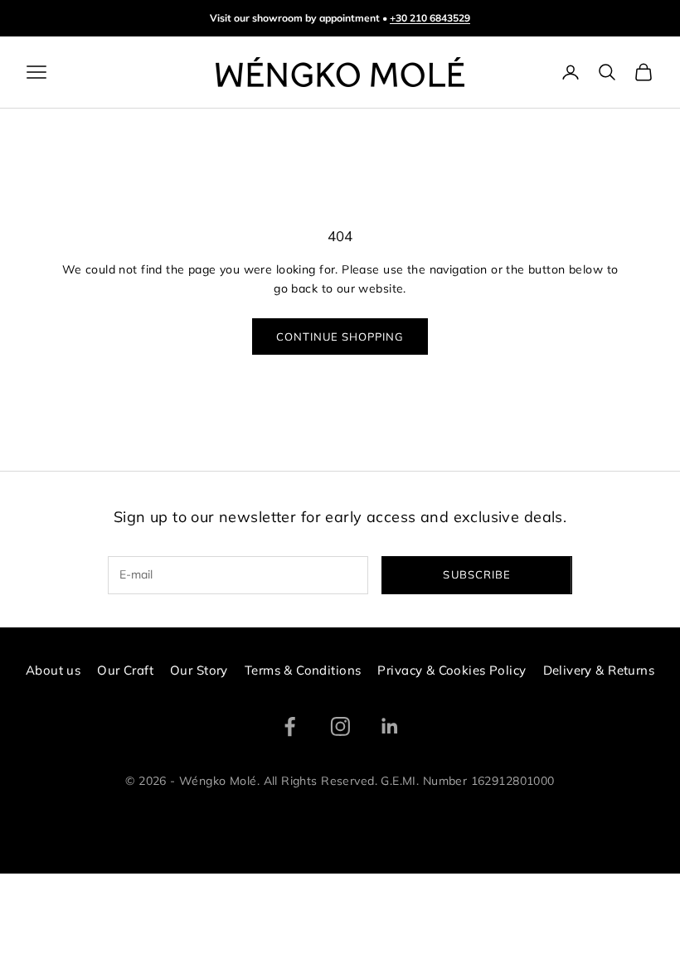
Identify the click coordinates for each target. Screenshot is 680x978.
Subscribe (476, 574)
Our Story (199, 670)
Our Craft (125, 670)
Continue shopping (340, 336)
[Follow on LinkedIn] (390, 726)
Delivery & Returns (599, 670)
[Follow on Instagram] (340, 726)
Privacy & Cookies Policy (451, 670)
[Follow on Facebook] (290, 726)
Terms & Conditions (303, 670)
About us (53, 670)
